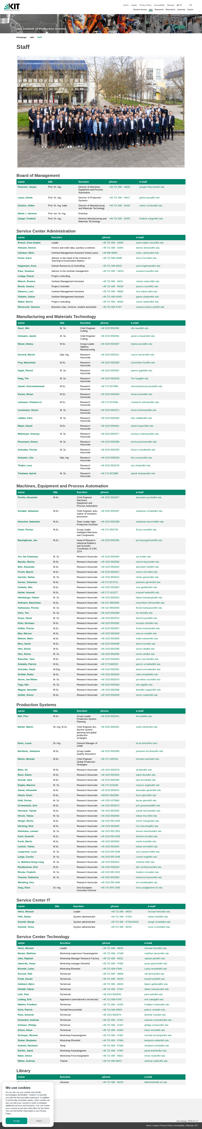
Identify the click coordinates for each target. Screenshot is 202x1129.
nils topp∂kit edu (144, 684)
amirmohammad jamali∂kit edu (146, 386)
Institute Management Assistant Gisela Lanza (75, 253)
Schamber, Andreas (28, 1020)
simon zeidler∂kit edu (147, 695)
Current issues (140, 9)
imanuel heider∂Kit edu (147, 592)
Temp (62, 1045)
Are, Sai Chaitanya (28, 556)
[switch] (197, 5)
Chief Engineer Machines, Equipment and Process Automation (87, 501)
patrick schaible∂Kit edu (148, 664)
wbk (151, 9)
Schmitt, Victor (26, 927)
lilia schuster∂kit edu (141, 457)
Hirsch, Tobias (25, 816)
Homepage (21, 37)
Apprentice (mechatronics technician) (79, 999)
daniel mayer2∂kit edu (142, 426)
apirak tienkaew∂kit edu (143, 473)
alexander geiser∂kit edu (148, 790)
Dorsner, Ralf (25, 974)
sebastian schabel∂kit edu (149, 511)
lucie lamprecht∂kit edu (148, 851)
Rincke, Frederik (27, 872)
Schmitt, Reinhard (28, 1045)
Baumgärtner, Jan (27, 540)
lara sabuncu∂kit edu (146, 291)
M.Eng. (56, 669)
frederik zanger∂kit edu (151, 218)
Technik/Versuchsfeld (71, 1009)
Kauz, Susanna (26, 271)
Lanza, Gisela (25, 197)
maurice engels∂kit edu (148, 785)
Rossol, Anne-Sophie (29, 242)
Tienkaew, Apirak (27, 473)
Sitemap (170, 5)
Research (159, 9)
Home (126, 5)
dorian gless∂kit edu (146, 800)
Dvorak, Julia (25, 780)
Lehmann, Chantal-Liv (30, 402)
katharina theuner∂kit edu (149, 877)
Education (170, 9)
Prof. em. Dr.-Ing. (57, 213)
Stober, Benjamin (27, 1040)
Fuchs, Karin (25, 258)
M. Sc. (63, 328)
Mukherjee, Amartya (28, 434)
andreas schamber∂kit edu (157, 1020)
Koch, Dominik (26, 836)
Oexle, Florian (25, 529)
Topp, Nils (23, 684)
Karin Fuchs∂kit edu (146, 258)
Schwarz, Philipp (27, 1025)
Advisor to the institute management (70, 271)
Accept (16, 1121)
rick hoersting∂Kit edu (147, 826)
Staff (39, 37)
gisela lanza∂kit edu (149, 197)
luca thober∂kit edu (140, 465)
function (83, 181)
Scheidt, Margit (26, 922)
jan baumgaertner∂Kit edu (149, 540)
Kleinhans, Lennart (28, 831)
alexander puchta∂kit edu (148, 497)
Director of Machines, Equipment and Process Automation (90, 190)
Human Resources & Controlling (68, 266)
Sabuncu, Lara (25, 291)
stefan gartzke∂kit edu (147, 577)
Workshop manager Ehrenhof (75, 963)
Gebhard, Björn (26, 984)
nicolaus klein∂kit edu (147, 623)
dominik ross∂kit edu (155, 1014)
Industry (181, 9)
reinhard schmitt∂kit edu (156, 1045)
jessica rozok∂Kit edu (147, 286)
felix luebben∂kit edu (141, 418)
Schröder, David (26, 669)
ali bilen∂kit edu (144, 770)
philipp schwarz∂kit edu (156, 1025)
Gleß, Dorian (24, 800)
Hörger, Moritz (26, 821)
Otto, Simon (24, 654)
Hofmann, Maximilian (29, 602)
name (21, 181)
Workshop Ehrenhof (70, 968)
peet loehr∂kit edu (153, 994)
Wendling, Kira (26, 882)
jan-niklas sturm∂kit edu (148, 679)
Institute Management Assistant (68, 281)
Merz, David (24, 643)
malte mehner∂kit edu (147, 638)
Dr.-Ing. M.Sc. (60, 727)
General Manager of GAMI (87, 744)
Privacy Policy (145, 5)
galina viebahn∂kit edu (147, 296)
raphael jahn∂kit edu (154, 958)
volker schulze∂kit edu (150, 205)
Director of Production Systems (89, 199)
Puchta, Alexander (28, 497)
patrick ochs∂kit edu (154, 1009)
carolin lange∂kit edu (146, 857)
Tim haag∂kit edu (139, 378)
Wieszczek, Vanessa (29, 307)
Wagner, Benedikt (27, 689)
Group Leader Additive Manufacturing (87, 347)
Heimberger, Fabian (28, 597)
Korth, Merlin (25, 841)
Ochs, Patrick (25, 1009)
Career (190, 9)
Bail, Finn (23, 716)
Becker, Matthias (27, 953)
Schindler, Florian (27, 449)
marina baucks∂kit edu (147, 562)
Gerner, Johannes (27, 582)
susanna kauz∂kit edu (147, 271)
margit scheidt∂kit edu (159, 922)
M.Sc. (63, 344)
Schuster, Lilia (25, 457)
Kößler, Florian (26, 628)
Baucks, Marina (26, 562)
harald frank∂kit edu (154, 979)
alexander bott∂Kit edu (147, 567)
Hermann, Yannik (27, 810)
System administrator (84, 916)
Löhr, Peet (23, 994)
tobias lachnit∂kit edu (146, 846)
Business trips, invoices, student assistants (74, 307)
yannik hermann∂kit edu (148, 810)
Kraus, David (25, 618)
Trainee (63, 1061)
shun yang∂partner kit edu (149, 887)
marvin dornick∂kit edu (142, 354)
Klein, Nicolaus (26, 623)
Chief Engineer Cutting (87, 329)
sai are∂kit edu (143, 556)
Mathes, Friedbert (27, 1004)
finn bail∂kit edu (144, 716)
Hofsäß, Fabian (26, 989)
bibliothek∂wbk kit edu (155, 1082)
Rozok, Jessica (26, 286)
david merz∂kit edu (145, 643)
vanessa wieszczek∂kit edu (150, 307)
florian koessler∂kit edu (148, 628)
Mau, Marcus (25, 633)
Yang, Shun (24, 887)
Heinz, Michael (26, 911)
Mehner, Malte (25, 638)
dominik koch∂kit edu (146, 836)
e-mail (143, 181)
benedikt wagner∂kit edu (148, 689)
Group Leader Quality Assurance (86, 752)
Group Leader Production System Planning (86, 719)
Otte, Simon (24, 649)
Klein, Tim (23, 613)
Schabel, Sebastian (28, 511)
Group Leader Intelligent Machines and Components (87, 532)
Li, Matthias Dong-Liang (31, 862)
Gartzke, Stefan (26, 577)
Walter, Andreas (26, 1061)
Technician (65, 974)
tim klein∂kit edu (144, 613)
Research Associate (85, 356)
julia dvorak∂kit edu (146, 780)
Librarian (64, 1082)
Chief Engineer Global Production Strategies (86, 762)
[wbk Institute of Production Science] (179, 27)
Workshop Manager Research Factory (79, 958)
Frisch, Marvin (25, 572)
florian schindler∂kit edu (143, 449)
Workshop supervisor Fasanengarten (79, 953)
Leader (55, 242)
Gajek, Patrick (25, 370)
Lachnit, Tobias (26, 846)
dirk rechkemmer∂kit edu (148, 867)
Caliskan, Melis (26, 253)
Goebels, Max (25, 587)
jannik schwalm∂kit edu (143, 336)
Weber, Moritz (25, 301)
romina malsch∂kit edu (147, 281)
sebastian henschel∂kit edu (150, 521)
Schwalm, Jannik (27, 336)
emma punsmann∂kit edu (144, 442)
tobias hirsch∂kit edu (146, 816)
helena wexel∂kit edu (141, 344)
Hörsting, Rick (25, 826)
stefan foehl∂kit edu (158, 916)
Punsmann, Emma (28, 442)
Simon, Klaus (25, 1030)
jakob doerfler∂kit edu (155, 1050)
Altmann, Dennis (27, 247)
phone (113, 181)
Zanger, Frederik (27, 218)
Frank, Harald (25, 979)
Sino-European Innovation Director (86, 889)
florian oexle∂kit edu (146, 529)
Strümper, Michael (28, 1035)
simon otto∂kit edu (145, 654)
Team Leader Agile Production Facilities (87, 523)
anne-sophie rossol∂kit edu (150, 242)
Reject (39, 1121)
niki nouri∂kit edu (139, 328)
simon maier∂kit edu (154, 1055)
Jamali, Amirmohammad (31, 386)
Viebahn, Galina (26, 296)
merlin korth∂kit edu (146, 841)
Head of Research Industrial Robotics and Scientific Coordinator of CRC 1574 (87, 546)
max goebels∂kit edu (146, 587)
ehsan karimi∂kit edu (141, 394)
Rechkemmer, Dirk (28, 867)
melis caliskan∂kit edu (147, 253)
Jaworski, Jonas (26, 963)
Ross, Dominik (26, 1014)
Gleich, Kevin (25, 795)
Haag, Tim (23, 378)
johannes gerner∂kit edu (148, 582)
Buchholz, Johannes (29, 751)
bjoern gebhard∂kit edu (156, 984)
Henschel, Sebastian (29, 521)
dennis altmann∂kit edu (148, 247)
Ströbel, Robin (26, 674)
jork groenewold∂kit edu (148, 805)
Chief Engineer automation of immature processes (87, 514)
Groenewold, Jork (27, 805)
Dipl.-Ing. (64, 354)
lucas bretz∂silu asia (146, 743)
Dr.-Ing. (57, 743)
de (190, 5)
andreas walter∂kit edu (156, 1061)
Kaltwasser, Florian (28, 608)
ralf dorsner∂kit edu (154, 974)
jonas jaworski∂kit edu (155, 963)
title (50, 181)
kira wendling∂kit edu (146, 882)
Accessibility (159, 5)
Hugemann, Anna (27, 266)
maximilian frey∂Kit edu (143, 362)
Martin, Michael (26, 759)
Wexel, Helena (25, 344)
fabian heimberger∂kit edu (149, 597)
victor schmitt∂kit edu (159, 927)
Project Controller (61, 286)
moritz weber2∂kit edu (147, 301)
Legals (134, 5)
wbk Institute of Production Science (41, 28)
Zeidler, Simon (26, 695)
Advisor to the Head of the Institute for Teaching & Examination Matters (71, 259)
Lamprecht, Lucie (27, 851)
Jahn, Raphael (25, 958)
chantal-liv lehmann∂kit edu (145, 402)
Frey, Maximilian (27, 362)
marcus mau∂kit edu (146, 633)
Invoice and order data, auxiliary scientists (73, 247)
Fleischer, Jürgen (27, 187)
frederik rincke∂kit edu (147, 872)
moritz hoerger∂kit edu (147, 821)
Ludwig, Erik (24, 999)
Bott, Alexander (26, 567)
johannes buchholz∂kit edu (149, 751)
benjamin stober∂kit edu (156, 1040)
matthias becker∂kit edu (156, 953)
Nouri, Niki (23, 328)
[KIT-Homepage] (12, 7)
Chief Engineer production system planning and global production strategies (87, 732)
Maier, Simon (25, 1055)
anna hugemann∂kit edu (148, 266)
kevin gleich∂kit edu (146, 795)
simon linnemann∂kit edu (143, 410)
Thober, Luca (25, 465)
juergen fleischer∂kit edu (151, 187)
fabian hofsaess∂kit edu (156, 989)
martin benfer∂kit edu (146, 727)
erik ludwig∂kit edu (153, 999)
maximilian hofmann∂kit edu (150, 602)
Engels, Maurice (26, 785)
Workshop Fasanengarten (73, 1035)
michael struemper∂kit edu (157, 1035)
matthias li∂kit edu (145, 862)
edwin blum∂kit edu (145, 775)
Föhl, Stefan (24, 916)
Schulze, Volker (26, 205)
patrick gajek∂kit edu (141, 370)
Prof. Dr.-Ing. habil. (58, 205)
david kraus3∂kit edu (146, 618)
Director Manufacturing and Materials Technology (92, 220)
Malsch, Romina (26, 281)
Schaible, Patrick (27, 664)
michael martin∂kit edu (147, 759)
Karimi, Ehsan (25, 394)
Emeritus (83, 213)
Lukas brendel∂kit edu (155, 968)
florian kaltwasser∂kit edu (149, 608)
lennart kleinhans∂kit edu (148, 831)
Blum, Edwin (25, 775)
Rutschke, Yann (26, 659)
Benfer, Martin (25, 727)
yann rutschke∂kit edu (147, 659)
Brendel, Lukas (26, 968)
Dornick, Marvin (26, 354)
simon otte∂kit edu (145, 649)
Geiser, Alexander (27, 790)
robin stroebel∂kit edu (147, 674)
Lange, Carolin (26, 857)
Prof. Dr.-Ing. (54, 187)
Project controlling (61, 276)
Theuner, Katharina (28, 877)
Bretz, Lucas (24, 743)
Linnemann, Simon (28, 410)
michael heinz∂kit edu (159, 911)
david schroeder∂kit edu (148, 669)
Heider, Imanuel (26, 592)
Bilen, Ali (23, 770)
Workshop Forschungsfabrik (74, 1055)
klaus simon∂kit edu (154, 1030)
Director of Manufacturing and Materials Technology (91, 207)
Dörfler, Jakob (25, 1050)
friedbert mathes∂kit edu (156, 1004)
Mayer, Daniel (25, 426)
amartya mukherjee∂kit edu (145, 434)
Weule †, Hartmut (27, 213)
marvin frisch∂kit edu (146, 572)
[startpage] (197, 9)
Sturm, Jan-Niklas (27, 679)
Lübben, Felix (25, 418)
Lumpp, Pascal (26, 276)
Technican (65, 1025)
